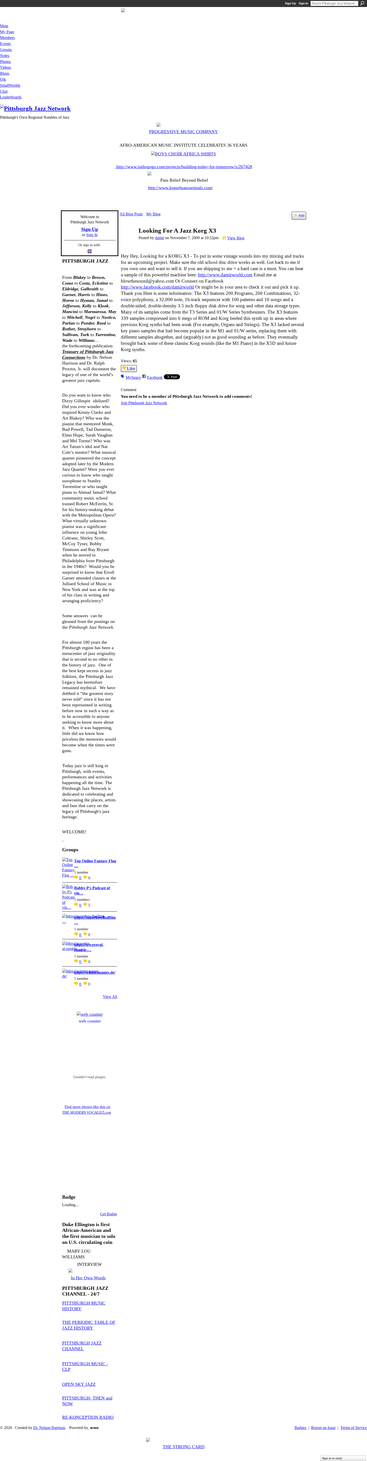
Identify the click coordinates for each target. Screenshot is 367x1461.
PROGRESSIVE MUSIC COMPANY (183, 131)
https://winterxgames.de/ (94, 972)
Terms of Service (353, 1428)
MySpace (133, 377)
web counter (90, 1020)
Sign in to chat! (332, 1458)
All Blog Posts (131, 214)
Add (301, 215)
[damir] (128, 240)
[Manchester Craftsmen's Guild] (62, 839)
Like (131, 368)
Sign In (303, 3)
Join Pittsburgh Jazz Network (144, 403)
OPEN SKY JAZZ (79, 1384)
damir (159, 238)
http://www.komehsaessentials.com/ (180, 187)
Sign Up (290, 3)
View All (110, 996)
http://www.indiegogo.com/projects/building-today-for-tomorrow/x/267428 (184, 166)
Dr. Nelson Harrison (49, 1428)
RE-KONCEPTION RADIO (88, 1417)
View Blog (235, 238)
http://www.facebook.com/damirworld (157, 287)
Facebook (155, 377)
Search (362, 3)
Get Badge (108, 1214)
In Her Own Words (88, 1277)
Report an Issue (323, 1428)
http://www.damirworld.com (225, 274)
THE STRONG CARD (183, 1446)
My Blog (153, 214)
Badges (300, 1428)
